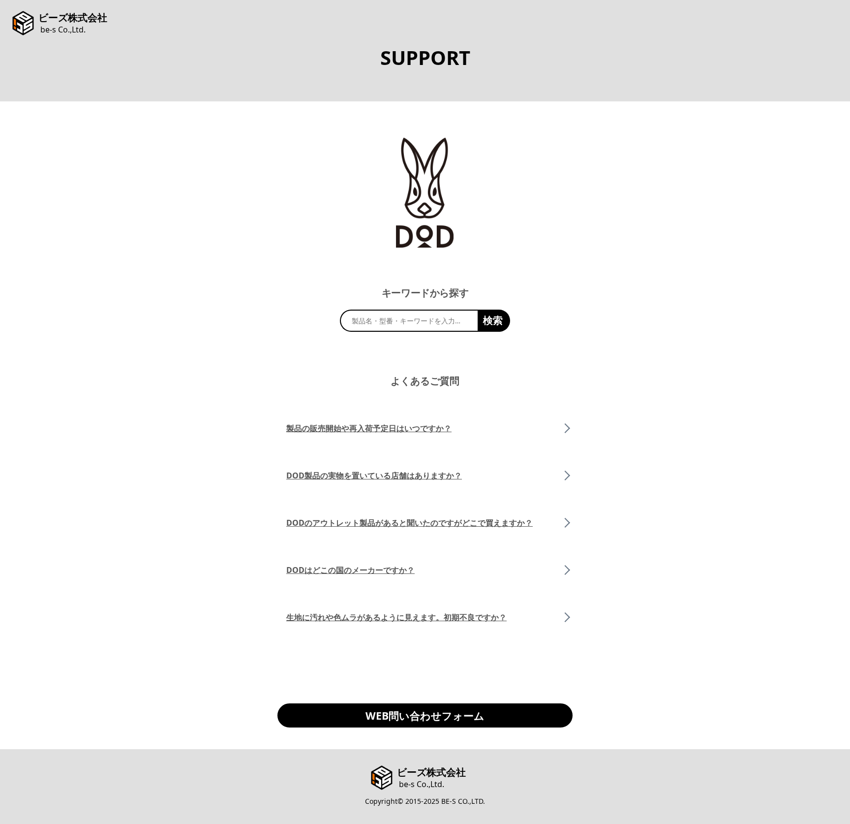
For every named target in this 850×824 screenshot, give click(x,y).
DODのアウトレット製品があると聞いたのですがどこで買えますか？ (409, 522)
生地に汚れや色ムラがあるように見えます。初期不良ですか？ (396, 617)
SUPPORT (425, 57)
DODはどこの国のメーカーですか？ (350, 570)
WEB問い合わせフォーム (425, 715)
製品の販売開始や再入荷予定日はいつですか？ (369, 428)
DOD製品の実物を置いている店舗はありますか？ (374, 475)
